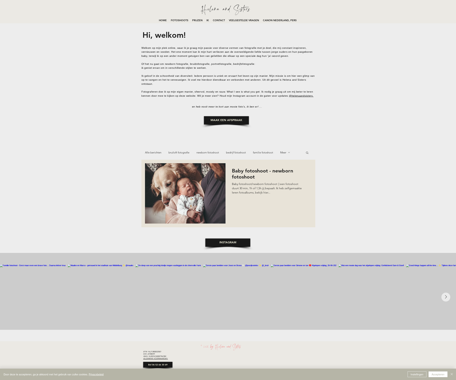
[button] (179, 20)
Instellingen (417, 374)
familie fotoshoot (263, 152)
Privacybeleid (96, 374)
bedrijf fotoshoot (236, 152)
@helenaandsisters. (301, 95)
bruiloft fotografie (179, 152)
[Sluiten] (452, 374)
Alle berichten (153, 152)
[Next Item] (445, 297)
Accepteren (438, 374)
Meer (283, 152)
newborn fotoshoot (207, 152)
